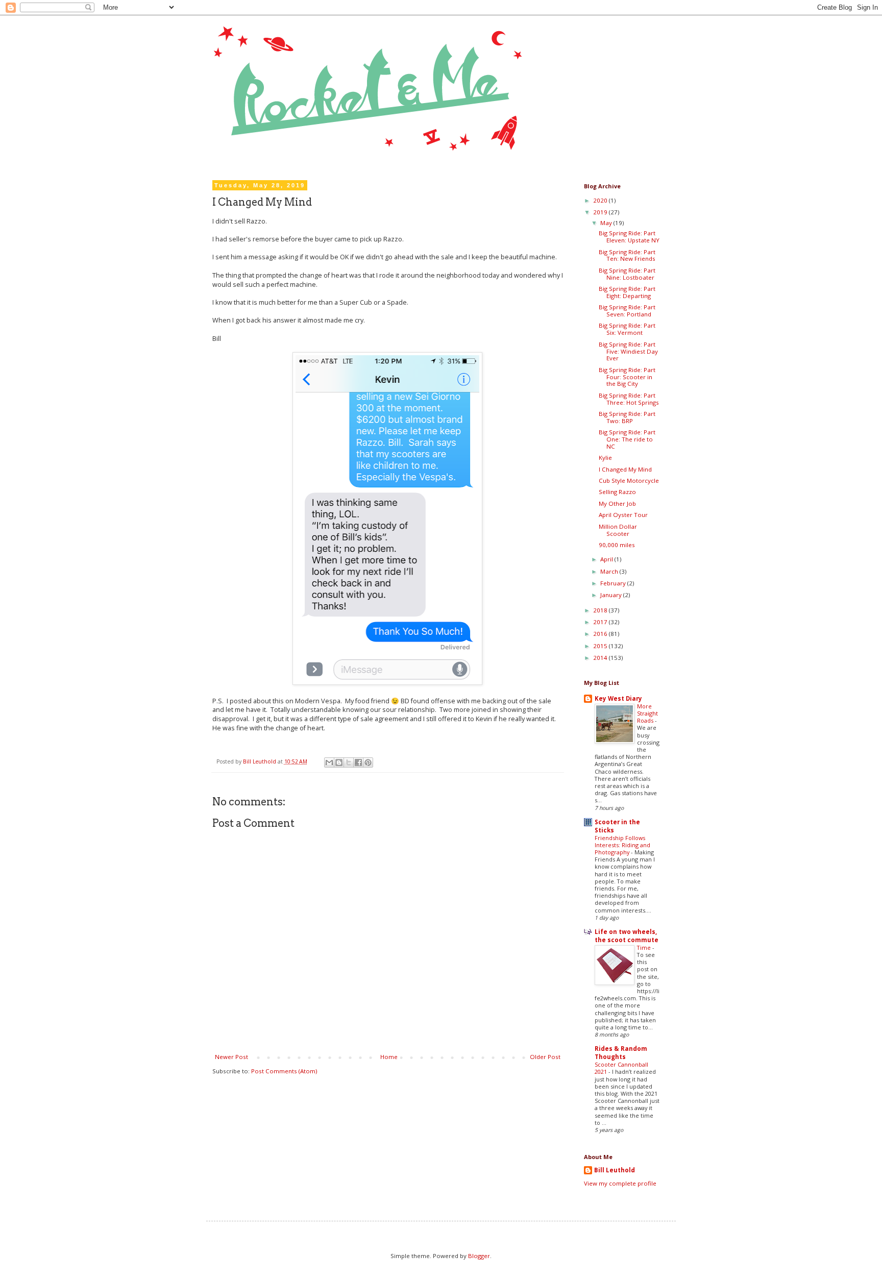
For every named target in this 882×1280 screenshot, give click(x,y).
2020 (601, 200)
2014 (601, 657)
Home (389, 1057)
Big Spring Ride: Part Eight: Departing (627, 292)
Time (644, 947)
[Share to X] (349, 762)
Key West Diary (618, 698)
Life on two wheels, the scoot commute (626, 936)
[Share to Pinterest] (368, 762)
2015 (601, 646)
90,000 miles (617, 545)
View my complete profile (620, 1183)
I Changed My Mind (625, 469)
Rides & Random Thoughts (621, 1053)
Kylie (605, 457)
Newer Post (231, 1057)
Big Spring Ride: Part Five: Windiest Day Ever (628, 351)
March (610, 571)
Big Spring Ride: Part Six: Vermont (627, 329)
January (611, 595)
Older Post (545, 1057)
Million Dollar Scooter (618, 530)
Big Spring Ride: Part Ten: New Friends (627, 255)
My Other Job (617, 503)
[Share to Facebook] (358, 762)
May (607, 223)
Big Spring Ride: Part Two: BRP (627, 417)
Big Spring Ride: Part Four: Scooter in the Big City (627, 377)
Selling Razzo (617, 492)
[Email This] (329, 762)
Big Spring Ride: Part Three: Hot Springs (629, 398)
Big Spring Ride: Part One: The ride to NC (627, 439)
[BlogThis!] (339, 762)
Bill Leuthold (614, 1170)
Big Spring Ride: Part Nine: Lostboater (627, 273)
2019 (601, 212)
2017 (601, 622)
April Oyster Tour (623, 515)
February (613, 583)
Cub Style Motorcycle (629, 480)
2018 (601, 610)
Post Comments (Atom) (284, 1071)
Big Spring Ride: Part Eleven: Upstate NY (629, 236)
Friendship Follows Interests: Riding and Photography (622, 845)
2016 (601, 633)
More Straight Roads (647, 713)
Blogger (479, 1256)
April (607, 559)
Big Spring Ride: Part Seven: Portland (627, 310)
